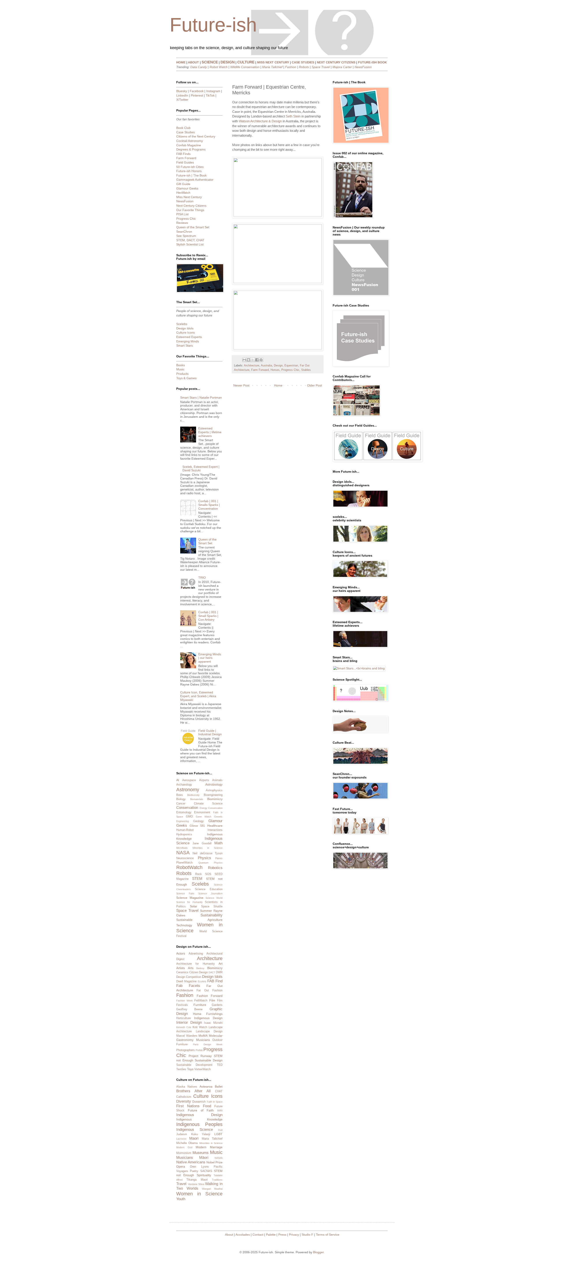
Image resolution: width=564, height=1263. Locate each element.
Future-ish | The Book (191, 175)
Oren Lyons (199, 1166)
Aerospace (189, 780)
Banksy (200, 968)
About (229, 1234)
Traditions (217, 1179)
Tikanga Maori (197, 1179)
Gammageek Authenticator (194, 179)
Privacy (294, 1234)
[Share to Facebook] (257, 360)
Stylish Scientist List (190, 244)
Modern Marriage (209, 1147)
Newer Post (241, 385)
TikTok (210, 95)
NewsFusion (363, 67)
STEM (197, 879)
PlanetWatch (184, 862)
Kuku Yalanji (200, 1134)
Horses (275, 369)
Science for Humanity (189, 902)
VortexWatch (202, 1069)
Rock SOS (203, 874)
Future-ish (213, 25)
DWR (219, 972)
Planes (219, 858)
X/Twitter (182, 99)
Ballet (219, 1086)
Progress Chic (290, 369)
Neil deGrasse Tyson (208, 853)
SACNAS (206, 1171)
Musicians (203, 1040)
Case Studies (185, 132)
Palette (271, 1234)
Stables (306, 369)
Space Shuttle (212, 906)
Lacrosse (181, 1138)
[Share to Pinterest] (261, 360)
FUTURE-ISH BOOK (372, 62)
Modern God (184, 1147)
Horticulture (183, 1018)
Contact (257, 1234)
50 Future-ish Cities (190, 167)
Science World (214, 898)
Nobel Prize (214, 1162)
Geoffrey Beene (189, 1009)
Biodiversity (193, 795)
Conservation (187, 808)
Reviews (182, 223)
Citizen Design (198, 972)
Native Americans (190, 1162)
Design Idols (184, 328)
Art (221, 963)
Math (218, 843)
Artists (180, 968)
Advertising (196, 953)
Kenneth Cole (183, 1027)
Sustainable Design (209, 1060)
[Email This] (244, 360)
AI (177, 780)
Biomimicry (215, 799)
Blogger (318, 1252)
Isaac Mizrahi (213, 1022)
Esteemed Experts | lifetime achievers (209, 432)
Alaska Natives (186, 1086)
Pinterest (197, 95)
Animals (217, 780)
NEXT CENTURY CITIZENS (336, 62)
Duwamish (199, 1101)
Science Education (209, 889)
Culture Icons (185, 332)
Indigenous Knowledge (199, 1119)
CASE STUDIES (303, 62)
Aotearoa (206, 1086)
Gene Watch (204, 816)
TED (220, 1064)
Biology (181, 799)
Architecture (251, 365)
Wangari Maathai (212, 1188)
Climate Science (208, 803)
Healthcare (215, 825)
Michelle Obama (187, 1143)
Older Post (314, 385)
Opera (180, 1166)
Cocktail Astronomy (189, 141)
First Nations (188, 1106)
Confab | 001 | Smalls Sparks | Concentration (209, 504)
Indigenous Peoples (199, 1124)
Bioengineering (213, 795)
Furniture (199, 1005)
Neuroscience (185, 858)
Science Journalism (210, 893)
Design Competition (188, 977)
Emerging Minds (187, 341)
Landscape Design (209, 1031)
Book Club (183, 128)
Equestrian (291, 365)
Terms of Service (327, 1234)
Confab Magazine (188, 145)
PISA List (182, 214)
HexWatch (183, 192)
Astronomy (187, 789)
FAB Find (215, 981)
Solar (193, 906)
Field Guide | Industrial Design (210, 732)
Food (207, 1106)
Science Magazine (189, 897)
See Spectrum (186, 236)
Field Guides (185, 162)
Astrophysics (214, 790)
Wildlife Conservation (245, 67)
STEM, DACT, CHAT (190, 240)
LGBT (218, 1134)
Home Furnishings (208, 1014)
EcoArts (202, 981)
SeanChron (184, 231)
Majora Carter (342, 67)
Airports (204, 780)
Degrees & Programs (191, 149)
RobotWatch (189, 867)
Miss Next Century (189, 197)
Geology (198, 821)
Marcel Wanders (186, 1035)
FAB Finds (183, 154)
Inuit (220, 1130)
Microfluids (182, 848)
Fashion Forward (210, 995)
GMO (189, 816)
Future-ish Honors (189, 171)
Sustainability (211, 915)
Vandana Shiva (196, 1184)
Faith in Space (215, 1101)
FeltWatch (200, 1000)
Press (282, 1234)
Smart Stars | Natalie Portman (201, 397)
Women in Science (199, 1193)
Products (182, 373)
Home (278, 385)
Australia (266, 365)
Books (180, 365)
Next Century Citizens (191, 205)
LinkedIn (182, 95)
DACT (212, 972)
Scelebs (181, 324)
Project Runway (200, 1056)
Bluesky (181, 91)
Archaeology (184, 784)
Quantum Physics (211, 862)
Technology (184, 925)
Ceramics (182, 972)
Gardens (217, 1005)
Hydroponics (184, 834)
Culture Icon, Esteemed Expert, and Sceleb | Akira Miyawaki (198, 696)
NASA (183, 852)
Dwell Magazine (186, 981)
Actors (180, 953)
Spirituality (204, 1175)
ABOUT (193, 62)
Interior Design (189, 1022)
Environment (202, 812)
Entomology (183, 812)
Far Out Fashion (210, 990)
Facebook (197, 91)
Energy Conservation (211, 808)
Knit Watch (200, 1027)
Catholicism (183, 1096)
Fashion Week (184, 1000)
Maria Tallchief (272, 67)
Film (212, 1000)
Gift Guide (183, 184)
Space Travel (321, 67)
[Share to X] (252, 360)
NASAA (219, 1158)
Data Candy (198, 67)
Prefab (199, 1050)
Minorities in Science (208, 848)
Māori (203, 1157)
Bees (179, 795)
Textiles (181, 1069)
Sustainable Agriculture (199, 919)
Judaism (181, 1134)
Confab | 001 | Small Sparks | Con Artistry (208, 615)
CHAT (219, 1091)
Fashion (290, 67)
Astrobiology (214, 784)
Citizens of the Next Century (195, 136)
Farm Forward (260, 369)
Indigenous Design (208, 1018)
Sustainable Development (194, 1064)
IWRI (220, 1110)
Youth (180, 1199)
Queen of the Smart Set (192, 227)
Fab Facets (188, 986)
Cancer (180, 803)
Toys (190, 1069)
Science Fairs (185, 893)
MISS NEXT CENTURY (273, 62)
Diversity (183, 1101)
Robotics (215, 868)
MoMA (203, 1035)
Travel (181, 1184)
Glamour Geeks (187, 188)
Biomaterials (196, 799)
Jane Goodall (202, 843)
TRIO (202, 577)
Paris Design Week (208, 1044)
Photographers (185, 1050)
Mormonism (183, 1153)
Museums (201, 1153)
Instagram (213, 91)
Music (180, 369)
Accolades (243, 1234)
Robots (304, 67)
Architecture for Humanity (195, 963)
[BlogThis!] (248, 360)
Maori (194, 1138)
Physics (204, 858)
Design (278, 365)
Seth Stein (293, 116)
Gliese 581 (197, 825)
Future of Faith (201, 1110)
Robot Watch (219, 67)
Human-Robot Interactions (199, 830)
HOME (181, 62)
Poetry (194, 1171)
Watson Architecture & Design (260, 121)
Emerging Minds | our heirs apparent (209, 657)
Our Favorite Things (190, 210)
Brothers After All (193, 1091)
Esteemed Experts (189, 337)
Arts (190, 968)
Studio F (307, 1234)
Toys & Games (186, 378)
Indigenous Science (194, 1129)
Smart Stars (184, 345)
